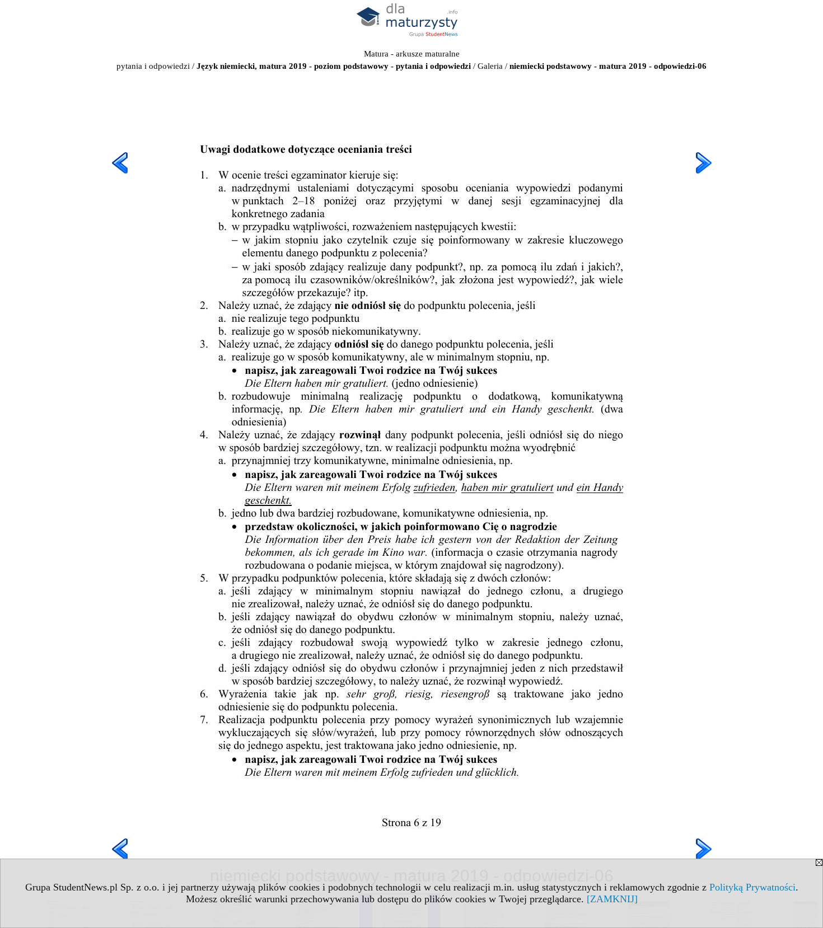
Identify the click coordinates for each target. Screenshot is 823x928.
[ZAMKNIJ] (612, 898)
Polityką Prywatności (752, 887)
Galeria (490, 66)
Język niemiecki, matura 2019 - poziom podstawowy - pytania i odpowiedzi (334, 66)
